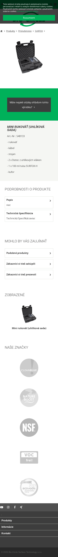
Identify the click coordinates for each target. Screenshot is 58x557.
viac (8, 205)
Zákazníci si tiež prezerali (21, 274)
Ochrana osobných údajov (27, 11)
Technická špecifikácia (19, 213)
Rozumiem (29, 17)
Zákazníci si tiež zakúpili (20, 263)
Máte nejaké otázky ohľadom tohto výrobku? (29, 105)
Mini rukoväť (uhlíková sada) (29, 328)
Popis (9, 199)
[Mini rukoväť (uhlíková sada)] (29, 314)
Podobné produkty (17, 253)
